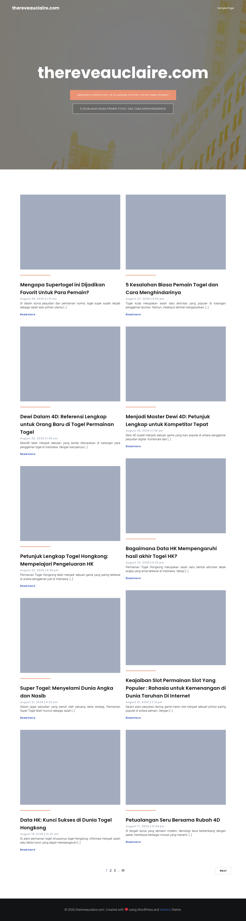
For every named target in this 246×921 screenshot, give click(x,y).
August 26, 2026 (32, 438)
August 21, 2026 (137, 702)
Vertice (165, 909)
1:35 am (52, 438)
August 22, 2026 (138, 562)
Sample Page (225, 8)
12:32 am (52, 834)
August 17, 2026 (137, 826)
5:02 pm (158, 562)
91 (123, 870)
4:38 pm (53, 570)
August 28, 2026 (32, 299)
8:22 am (52, 702)
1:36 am (157, 430)
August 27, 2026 (138, 299)
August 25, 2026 (138, 430)
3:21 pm (156, 702)
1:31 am (52, 299)
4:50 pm (158, 299)
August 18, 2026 (31, 834)
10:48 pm (158, 826)
